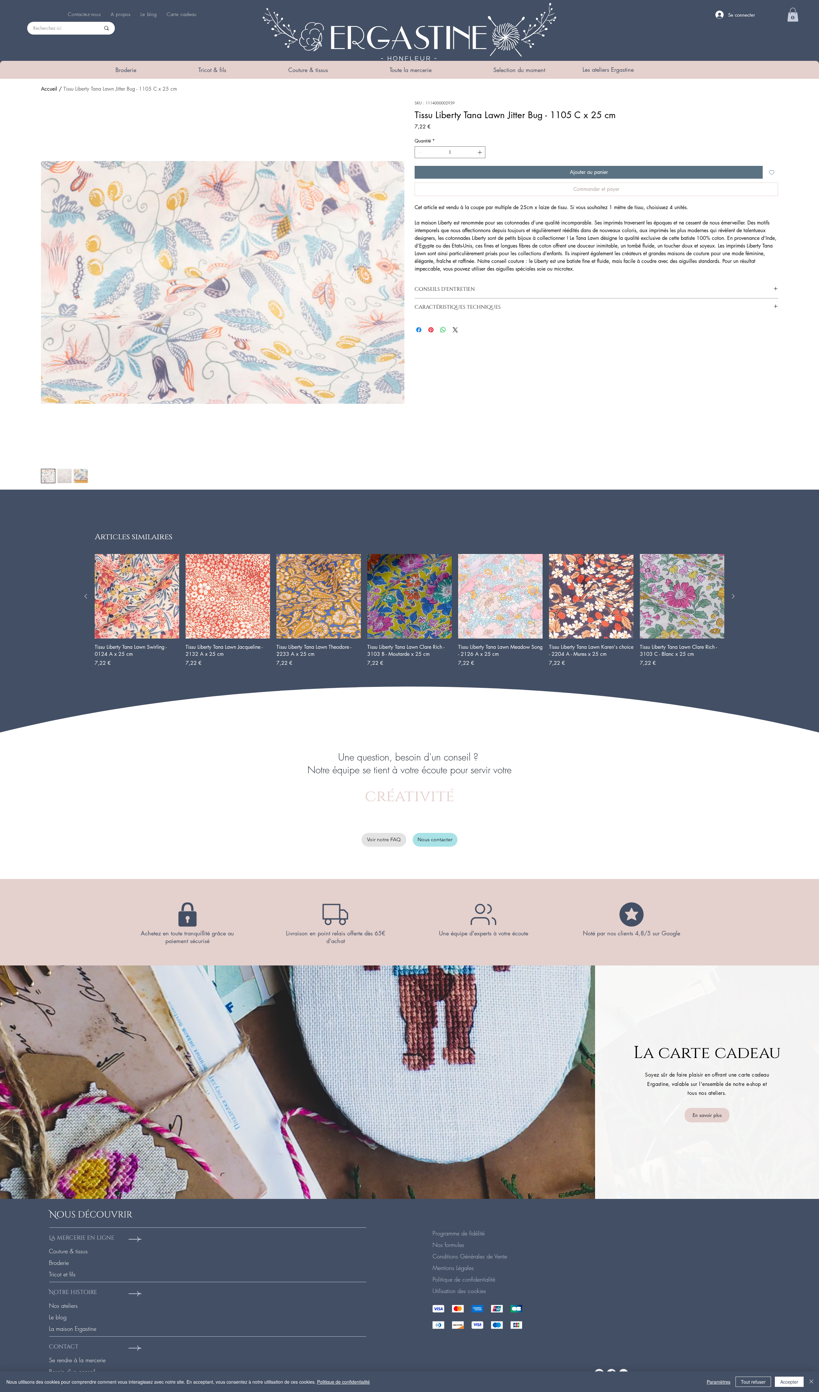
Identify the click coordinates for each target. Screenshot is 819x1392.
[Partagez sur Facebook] (419, 330)
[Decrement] (420, 152)
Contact (63, 1347)
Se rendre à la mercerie (77, 1360)
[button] (125, 69)
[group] (409, 610)
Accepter (789, 1382)
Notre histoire (73, 1292)
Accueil (49, 88)
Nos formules (448, 1245)
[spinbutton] (450, 152)
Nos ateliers (63, 1305)
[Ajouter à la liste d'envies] (771, 172)
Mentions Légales (453, 1268)
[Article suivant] (733, 596)
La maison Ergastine (72, 1328)
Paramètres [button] (718, 1382)
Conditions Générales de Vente (470, 1256)
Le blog (58, 1317)
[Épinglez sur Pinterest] (431, 330)
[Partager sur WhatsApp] (443, 330)
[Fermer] (811, 1382)
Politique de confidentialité (464, 1279)
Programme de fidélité (459, 1233)
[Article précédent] (86, 596)
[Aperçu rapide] (137, 596)
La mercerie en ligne (81, 1238)
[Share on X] (455, 330)
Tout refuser (753, 1382)
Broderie (59, 1262)
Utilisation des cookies (459, 1291)
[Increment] (480, 152)
